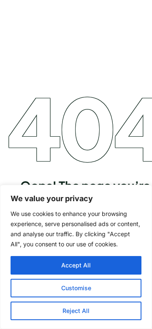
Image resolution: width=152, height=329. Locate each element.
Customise (76, 287)
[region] (76, 257)
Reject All (76, 310)
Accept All (76, 265)
